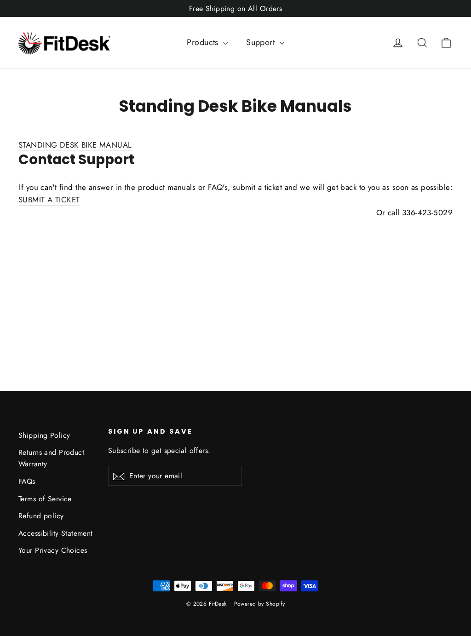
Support (261, 42)
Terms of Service (45, 498)
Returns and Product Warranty (51, 458)
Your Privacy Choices (52, 550)
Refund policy (41, 515)
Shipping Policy (44, 435)
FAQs (26, 481)
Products (204, 42)
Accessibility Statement (55, 533)
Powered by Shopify (259, 604)
